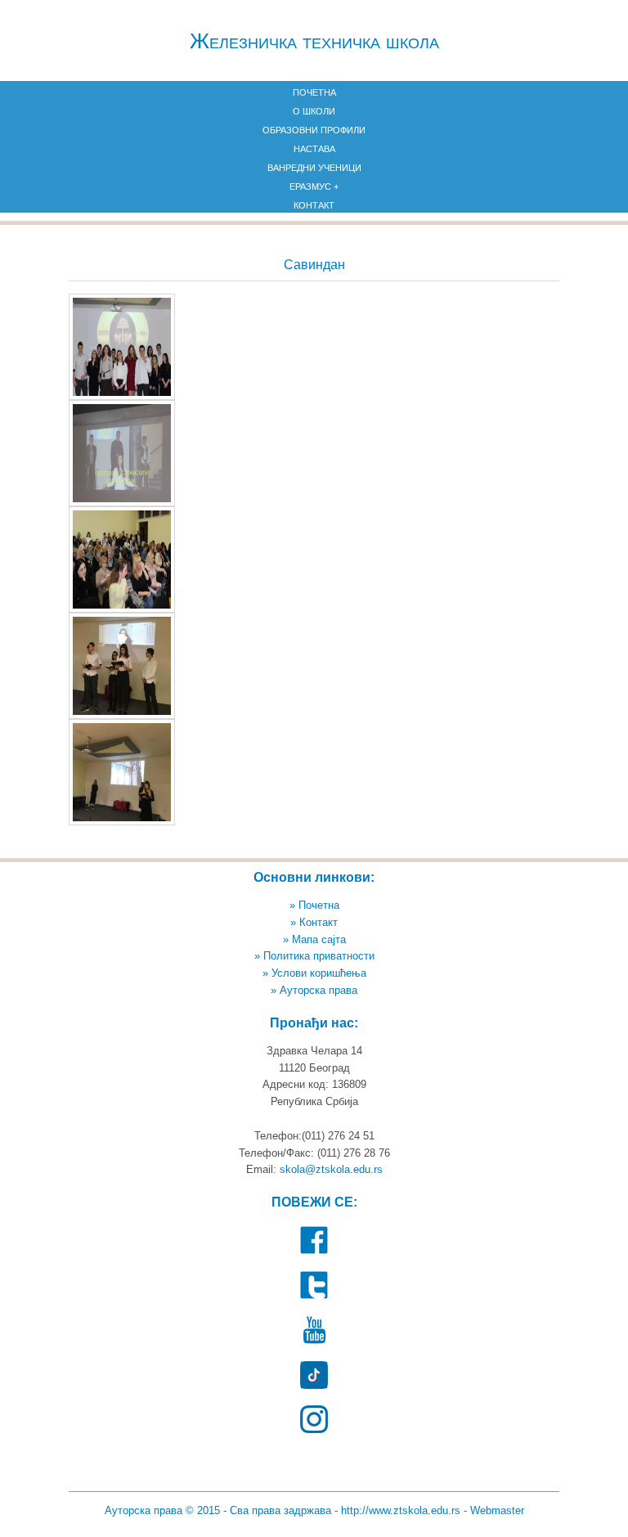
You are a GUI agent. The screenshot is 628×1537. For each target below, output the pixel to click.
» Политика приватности (314, 956)
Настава (314, 149)
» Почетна (314, 905)
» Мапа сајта (314, 939)
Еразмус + (314, 186)
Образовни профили (314, 130)
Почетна (314, 92)
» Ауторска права (314, 990)
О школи (314, 111)
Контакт (314, 205)
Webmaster (497, 1510)
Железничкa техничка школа (314, 41)
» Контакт (314, 922)
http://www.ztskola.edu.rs (400, 1510)
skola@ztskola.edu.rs (331, 1169)
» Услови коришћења (314, 973)
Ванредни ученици (314, 168)
